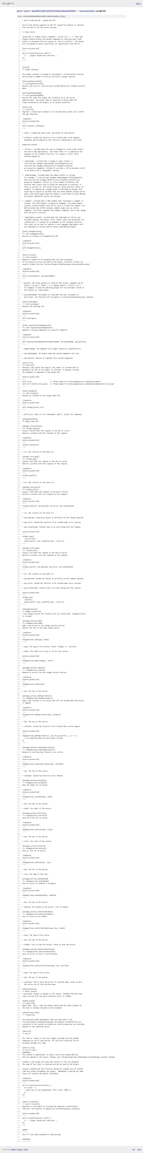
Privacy (19, 1149)
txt (133, 1149)
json (139, 1149)
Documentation (87, 10)
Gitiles (13, 1149)
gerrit (19, 10)
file (62, 16)
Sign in (138, 3)
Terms (25, 1149)
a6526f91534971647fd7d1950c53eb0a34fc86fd (53, 10)
